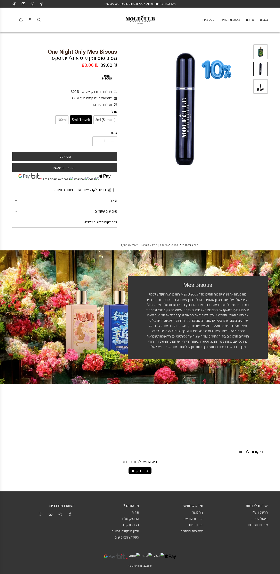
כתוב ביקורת (140, 470)
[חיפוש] (38, 19)
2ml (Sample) (105, 119)
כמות (114, 132)
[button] (124, 109)
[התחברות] (29, 19)
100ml (62, 119)
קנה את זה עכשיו (64, 167)
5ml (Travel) (81, 119)
